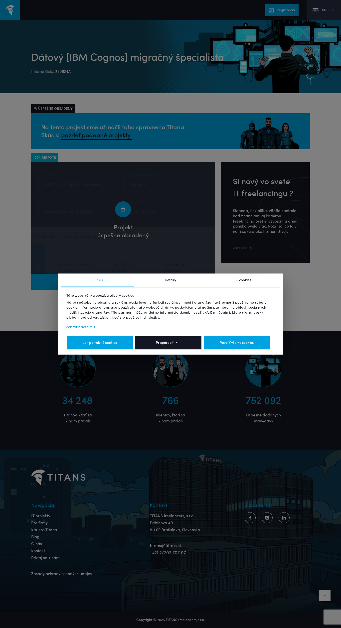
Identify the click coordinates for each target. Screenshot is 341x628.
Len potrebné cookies (100, 342)
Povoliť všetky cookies (237, 342)
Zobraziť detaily (79, 327)
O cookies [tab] (243, 280)
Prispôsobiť (165, 342)
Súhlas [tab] (97, 280)
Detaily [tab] (170, 280)
